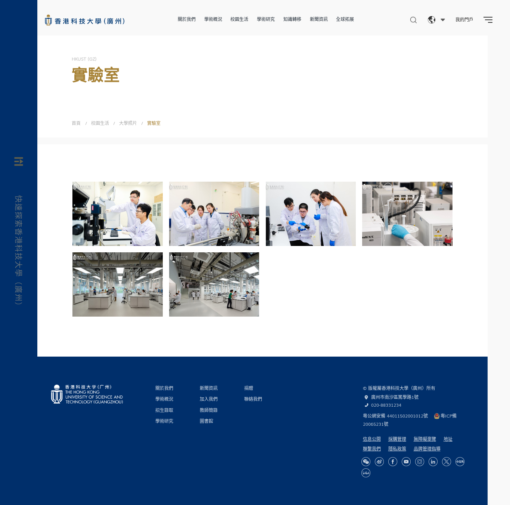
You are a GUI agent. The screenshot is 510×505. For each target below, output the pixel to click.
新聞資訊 (319, 19)
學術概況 (213, 19)
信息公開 (372, 438)
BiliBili (365, 472)
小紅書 (459, 461)
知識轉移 (292, 19)
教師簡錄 (209, 410)
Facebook (392, 461)
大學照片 (128, 123)
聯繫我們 (372, 448)
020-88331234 (386, 404)
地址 (448, 438)
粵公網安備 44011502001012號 (395, 415)
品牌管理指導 (427, 448)
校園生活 (239, 19)
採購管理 (397, 438)
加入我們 (209, 398)
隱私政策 (397, 448)
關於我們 (187, 19)
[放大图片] (153, 191)
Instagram (419, 461)
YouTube (406, 461)
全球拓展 (345, 19)
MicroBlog (379, 461)
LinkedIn (433, 461)
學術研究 (266, 19)
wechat (365, 461)
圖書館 (206, 421)
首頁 (76, 123)
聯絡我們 (253, 398)
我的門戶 (464, 19)
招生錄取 (164, 410)
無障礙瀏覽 (425, 438)
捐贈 (248, 388)
